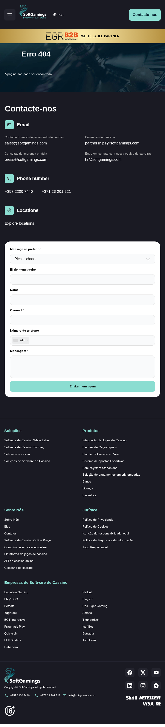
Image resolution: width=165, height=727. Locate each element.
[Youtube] (156, 672)
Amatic (87, 612)
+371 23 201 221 (56, 191)
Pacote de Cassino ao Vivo (100, 454)
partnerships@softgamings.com (112, 143)
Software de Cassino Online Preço (27, 540)
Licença (87, 488)
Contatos (10, 533)
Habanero (11, 647)
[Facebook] (129, 672)
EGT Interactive (15, 619)
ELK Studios (12, 640)
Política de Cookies (95, 526)
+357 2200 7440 (19, 191)
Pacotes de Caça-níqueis (99, 447)
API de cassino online (19, 560)
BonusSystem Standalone (100, 468)
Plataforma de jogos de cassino (25, 554)
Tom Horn (89, 640)
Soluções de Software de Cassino (27, 461)
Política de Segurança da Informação (107, 540)
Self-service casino (17, 454)
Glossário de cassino (18, 567)
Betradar (88, 633)
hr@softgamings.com (103, 159)
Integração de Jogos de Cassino (104, 440)
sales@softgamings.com (26, 143)
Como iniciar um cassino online (25, 547)
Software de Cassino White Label (26, 440)
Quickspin (11, 633)
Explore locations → (22, 223)
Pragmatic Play (14, 626)
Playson (87, 599)
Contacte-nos (145, 15)
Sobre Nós (11, 519)
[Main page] (35, 11)
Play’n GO (11, 599)
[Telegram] (156, 685)
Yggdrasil (10, 612)
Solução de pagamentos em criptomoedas (111, 474)
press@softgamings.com (26, 159)
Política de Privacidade (97, 519)
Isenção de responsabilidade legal (105, 533)
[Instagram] (143, 685)
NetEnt (87, 592)
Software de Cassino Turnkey (24, 447)
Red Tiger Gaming (94, 606)
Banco (86, 481)
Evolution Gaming (16, 592)
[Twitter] (143, 672)
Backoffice (89, 495)
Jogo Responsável (95, 547)
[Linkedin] (129, 685)
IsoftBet (87, 626)
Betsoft (9, 606)
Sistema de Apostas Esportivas (103, 461)
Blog (7, 526)
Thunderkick (90, 619)
